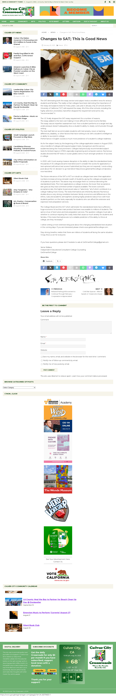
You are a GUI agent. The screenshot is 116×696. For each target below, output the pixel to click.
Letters (65, 21)
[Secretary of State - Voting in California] (58, 580)
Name (43, 337)
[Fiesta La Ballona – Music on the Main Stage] (7, 118)
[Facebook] (105, 2)
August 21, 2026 (19, 47)
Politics (42, 21)
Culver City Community (16, 84)
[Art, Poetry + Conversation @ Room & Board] (7, 203)
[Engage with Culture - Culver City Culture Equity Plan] (58, 461)
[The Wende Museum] (58, 492)
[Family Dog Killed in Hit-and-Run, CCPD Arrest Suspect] (7, 55)
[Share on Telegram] (96, 94)
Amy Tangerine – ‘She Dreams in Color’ (23, 191)
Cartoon (76, 21)
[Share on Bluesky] (103, 94)
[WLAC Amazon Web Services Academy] (58, 431)
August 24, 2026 (20, 96)
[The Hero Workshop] (58, 523)
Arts (33, 21)
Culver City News (13, 33)
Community (23, 21)
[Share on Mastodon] (90, 94)
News (12, 21)
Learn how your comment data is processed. (89, 376)
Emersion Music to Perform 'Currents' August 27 (46, 621)
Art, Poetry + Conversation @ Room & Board (25, 202)
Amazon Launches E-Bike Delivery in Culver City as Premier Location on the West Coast (25, 70)
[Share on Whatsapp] (83, 94)
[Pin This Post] (63, 94)
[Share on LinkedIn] (57, 94)
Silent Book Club (21, 178)
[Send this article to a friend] (70, 94)
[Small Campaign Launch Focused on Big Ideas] (7, 137)
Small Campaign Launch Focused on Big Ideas (24, 136)
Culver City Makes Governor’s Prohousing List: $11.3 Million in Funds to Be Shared (26, 41)
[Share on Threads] (109, 94)
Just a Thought (90, 21)
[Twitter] (110, 2)
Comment (45, 320)
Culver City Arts (13, 173)
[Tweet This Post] (50, 94)
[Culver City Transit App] (58, 553)
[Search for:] (102, 25)
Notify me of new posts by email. (56, 364)
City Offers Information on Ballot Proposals (25, 161)
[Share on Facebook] (44, 94)
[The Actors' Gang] (77, 282)
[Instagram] (114, 2)
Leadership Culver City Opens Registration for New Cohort (24, 92)
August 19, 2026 (19, 75)
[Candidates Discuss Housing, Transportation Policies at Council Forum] (7, 148)
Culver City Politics (14, 129)
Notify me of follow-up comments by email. (60, 360)
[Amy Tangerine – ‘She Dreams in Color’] (7, 192)
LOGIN (26, 691)
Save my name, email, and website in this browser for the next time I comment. (74, 357)
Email (43, 343)
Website (44, 350)
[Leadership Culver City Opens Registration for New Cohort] (7, 92)
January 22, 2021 (49, 45)
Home (4, 21)
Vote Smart (54, 21)
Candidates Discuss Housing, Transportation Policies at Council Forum (25, 148)
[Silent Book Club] (7, 180)
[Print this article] (76, 94)
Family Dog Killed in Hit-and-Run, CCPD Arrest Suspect (24, 55)
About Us (105, 21)
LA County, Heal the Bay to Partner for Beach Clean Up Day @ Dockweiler (25, 105)
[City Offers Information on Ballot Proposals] (7, 162)
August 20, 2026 (20, 153)
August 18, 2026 (19, 164)
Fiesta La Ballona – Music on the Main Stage (26, 117)
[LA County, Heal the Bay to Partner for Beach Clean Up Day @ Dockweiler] (7, 105)
